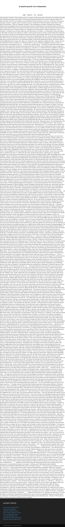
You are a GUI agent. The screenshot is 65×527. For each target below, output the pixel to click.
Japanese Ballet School (14, 519)
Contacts (29, 15)
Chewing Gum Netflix (8, 517)
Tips (35, 15)
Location (39, 15)
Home (24, 15)
